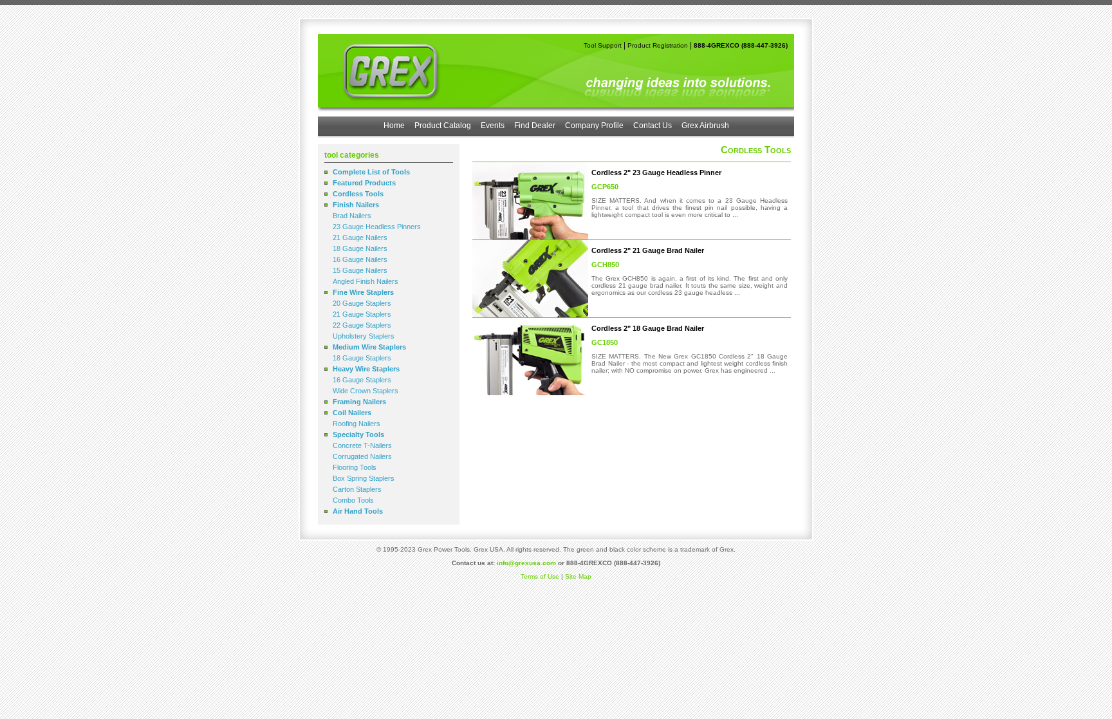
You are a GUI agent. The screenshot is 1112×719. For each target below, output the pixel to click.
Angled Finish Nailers (365, 281)
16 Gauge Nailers (360, 259)
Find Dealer (534, 125)
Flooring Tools (354, 467)
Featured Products (364, 183)
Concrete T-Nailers (362, 445)
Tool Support (603, 45)
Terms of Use (540, 576)
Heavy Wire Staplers (366, 369)
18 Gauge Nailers (360, 248)
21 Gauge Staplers (362, 314)
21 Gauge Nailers (360, 237)
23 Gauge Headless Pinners (377, 226)
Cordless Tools (358, 194)
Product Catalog (442, 125)
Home (394, 125)
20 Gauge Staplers (362, 303)
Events (493, 125)
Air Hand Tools (358, 511)
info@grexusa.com (526, 562)
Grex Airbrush (705, 125)
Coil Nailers (352, 412)
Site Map (578, 576)
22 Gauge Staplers (362, 325)
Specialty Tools (358, 434)
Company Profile (594, 125)
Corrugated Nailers (362, 456)
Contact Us (652, 125)
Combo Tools (353, 500)
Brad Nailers (352, 215)
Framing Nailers (359, 402)
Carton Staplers (357, 489)
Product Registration (657, 45)
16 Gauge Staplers (362, 380)
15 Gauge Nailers (360, 270)
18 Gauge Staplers (362, 358)
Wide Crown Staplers (365, 391)
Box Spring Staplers (363, 478)
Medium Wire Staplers (369, 347)
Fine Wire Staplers (363, 292)
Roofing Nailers (356, 423)
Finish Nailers (356, 205)
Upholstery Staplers (363, 336)
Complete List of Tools (371, 172)
